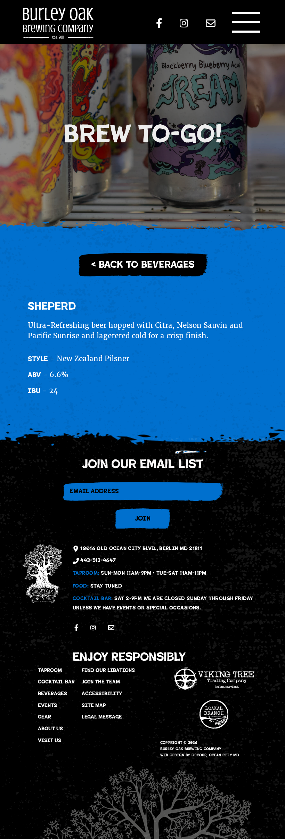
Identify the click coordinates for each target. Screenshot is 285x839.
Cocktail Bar (56, 682)
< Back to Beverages (142, 265)
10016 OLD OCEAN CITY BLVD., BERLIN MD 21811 (140, 548)
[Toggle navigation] (246, 22)
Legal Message (102, 717)
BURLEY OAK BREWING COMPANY (191, 749)
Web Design (172, 755)
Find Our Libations (108, 670)
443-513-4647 (97, 560)
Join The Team (101, 682)
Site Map (94, 705)
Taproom (50, 670)
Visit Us (49, 740)
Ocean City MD (224, 755)
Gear (44, 717)
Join (142, 518)
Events (47, 705)
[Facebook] (159, 23)
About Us (50, 728)
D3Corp (199, 755)
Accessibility (102, 693)
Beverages (52, 693)
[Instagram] (184, 23)
